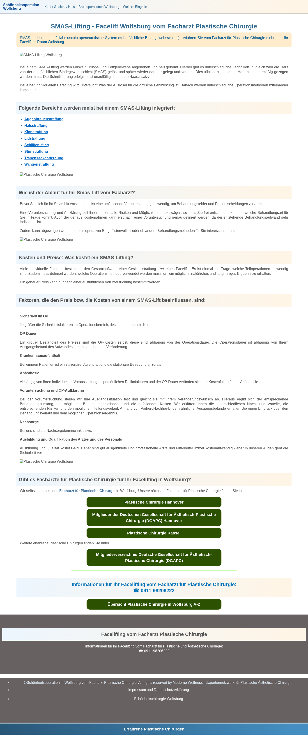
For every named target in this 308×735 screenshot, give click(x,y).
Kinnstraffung (36, 132)
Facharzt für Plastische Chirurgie (87, 491)
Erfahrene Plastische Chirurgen (154, 729)
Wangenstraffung (39, 164)
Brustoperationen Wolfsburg (98, 7)
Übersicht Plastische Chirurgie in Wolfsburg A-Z (154, 604)
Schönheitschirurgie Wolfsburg (158, 699)
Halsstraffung (36, 125)
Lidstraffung (34, 138)
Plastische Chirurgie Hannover (154, 502)
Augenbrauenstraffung (44, 119)
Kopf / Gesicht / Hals (59, 7)
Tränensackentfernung (43, 158)
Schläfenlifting (36, 145)
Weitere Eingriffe (135, 7)
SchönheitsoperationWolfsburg (21, 6)
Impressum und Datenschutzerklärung (158, 690)
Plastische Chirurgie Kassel (154, 533)
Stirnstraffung (36, 151)
